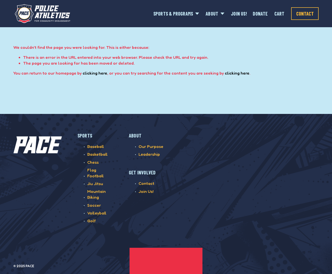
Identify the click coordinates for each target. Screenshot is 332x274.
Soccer (94, 205)
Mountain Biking (96, 194)
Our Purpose (151, 146)
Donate (260, 14)
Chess (93, 162)
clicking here (95, 73)
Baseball (95, 146)
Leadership (149, 154)
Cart (279, 13)
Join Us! (239, 14)
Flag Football (95, 172)
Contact (305, 14)
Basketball (97, 154)
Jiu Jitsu (95, 183)
